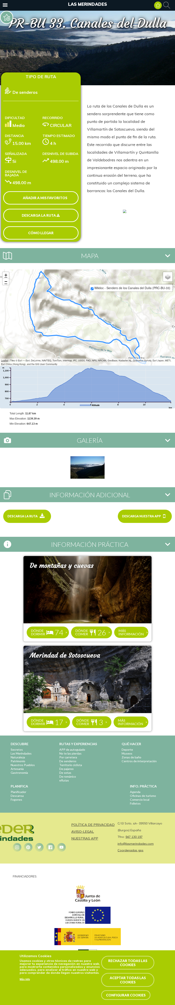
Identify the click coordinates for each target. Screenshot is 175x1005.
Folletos (135, 803)
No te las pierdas (70, 753)
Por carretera (68, 757)
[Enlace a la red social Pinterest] (28, 847)
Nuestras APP (84, 838)
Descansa (17, 796)
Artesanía (17, 769)
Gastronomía (19, 772)
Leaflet (4, 360)
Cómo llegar (41, 233)
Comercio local (139, 799)
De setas (65, 772)
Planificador (18, 792)
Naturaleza (18, 757)
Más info (25, 979)
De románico (67, 776)
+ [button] (5, 275)
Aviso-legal (82, 831)
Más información (131, 632)
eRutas (64, 780)
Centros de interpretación (139, 761)
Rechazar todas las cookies (127, 963)
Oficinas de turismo (143, 796)
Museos (127, 753)
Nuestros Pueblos (23, 765)
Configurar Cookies (126, 995)
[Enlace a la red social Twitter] (39, 847)
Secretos (17, 749)
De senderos (67, 761)
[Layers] (167, 276)
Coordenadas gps (130, 850)
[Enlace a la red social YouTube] (61, 847)
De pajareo (66, 769)
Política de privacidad (93, 825)
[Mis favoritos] (158, 5)
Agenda (135, 792)
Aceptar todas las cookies (128, 980)
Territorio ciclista (70, 765)
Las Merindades (87, 4)
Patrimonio (18, 761)
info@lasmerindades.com (136, 844)
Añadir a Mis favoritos (45, 198)
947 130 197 (134, 837)
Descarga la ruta (39, 215)
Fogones (16, 799)
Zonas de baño (131, 757)
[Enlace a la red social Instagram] (17, 847)
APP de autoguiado (72, 749)
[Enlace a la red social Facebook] (50, 847)
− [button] (5, 281)
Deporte (127, 749)
